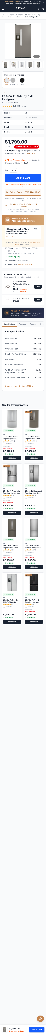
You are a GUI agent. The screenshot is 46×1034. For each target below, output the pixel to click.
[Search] (38, 9)
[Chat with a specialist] (40, 1019)
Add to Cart (36, 1029)
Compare (9, 443)
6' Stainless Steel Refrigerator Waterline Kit (21, 284)
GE (3, 92)
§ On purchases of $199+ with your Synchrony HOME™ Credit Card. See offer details (23, 210)
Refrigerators (19, 16)
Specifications (9, 324)
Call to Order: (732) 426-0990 (25, 192)
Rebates (33, 324)
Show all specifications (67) (18, 386)
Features (22, 324)
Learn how (31, 153)
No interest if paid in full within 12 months (25, 205)
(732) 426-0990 (25, 264)
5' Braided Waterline (21, 298)
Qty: (6, 170)
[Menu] (3, 8)
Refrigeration (11, 16)
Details (9, 236)
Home (3, 16)
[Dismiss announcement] (43, 2)
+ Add (38, 287)
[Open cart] (42, 9)
